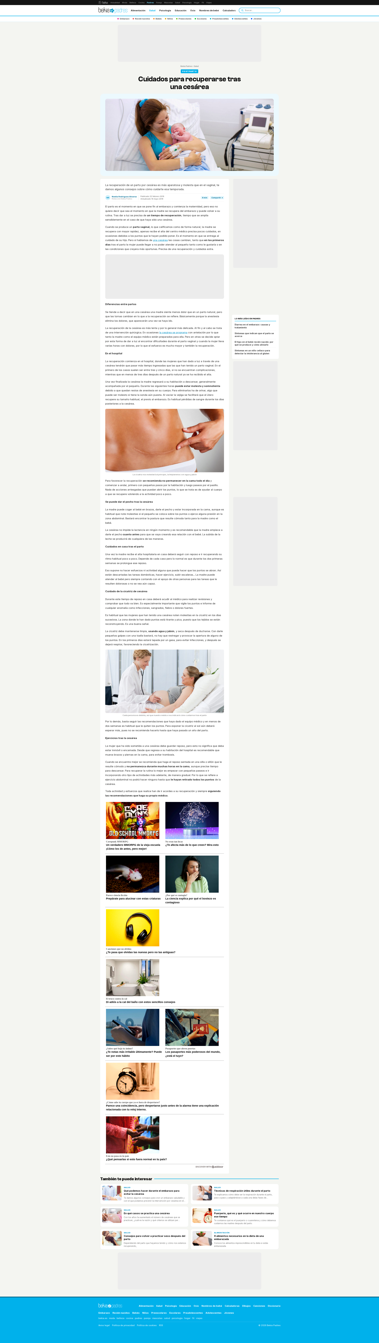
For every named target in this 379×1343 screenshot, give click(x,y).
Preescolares (159, 1312)
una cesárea (160, 240)
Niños (145, 1312)
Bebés (136, 1312)
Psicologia (165, 10)
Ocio (192, 10)
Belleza (133, 2)
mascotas (157, 1318)
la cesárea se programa (173, 332)
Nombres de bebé (209, 10)
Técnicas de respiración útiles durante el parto (242, 1190)
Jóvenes (229, 1312)
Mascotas (168, 2)
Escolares (175, 1312)
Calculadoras (230, 10)
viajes (199, 1318)
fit (193, 1318)
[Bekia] (103, 2)
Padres (150, 2)
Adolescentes (213, 1312)
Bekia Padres (186, 66)
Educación (180, 10)
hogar (187, 1318)
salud (167, 1318)
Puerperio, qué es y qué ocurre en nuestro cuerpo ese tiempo (244, 1215)
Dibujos (246, 1305)
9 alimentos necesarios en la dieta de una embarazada (239, 1237)
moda (112, 1318)
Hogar (196, 2)
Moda (124, 2)
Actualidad (115, 2)
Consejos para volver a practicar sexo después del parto (154, 1237)
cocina (129, 1318)
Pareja (159, 2)
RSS (161, 1325)
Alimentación (138, 10)
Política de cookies (147, 1325)
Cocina (141, 2)
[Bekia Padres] (112, 10)
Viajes (209, 2)
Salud (177, 2)
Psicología (187, 2)
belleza (120, 1318)
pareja (147, 1318)
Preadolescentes (193, 1312)
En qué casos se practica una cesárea (147, 1213)
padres (138, 1318)
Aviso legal (104, 1325)
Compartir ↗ (217, 198)
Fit (203, 2)
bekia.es (102, 1318)
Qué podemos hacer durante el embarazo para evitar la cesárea (151, 1192)
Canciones (259, 1305)
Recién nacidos (121, 1312)
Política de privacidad (123, 1325)
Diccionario (274, 1305)
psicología (177, 1318)
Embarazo (104, 1312)
